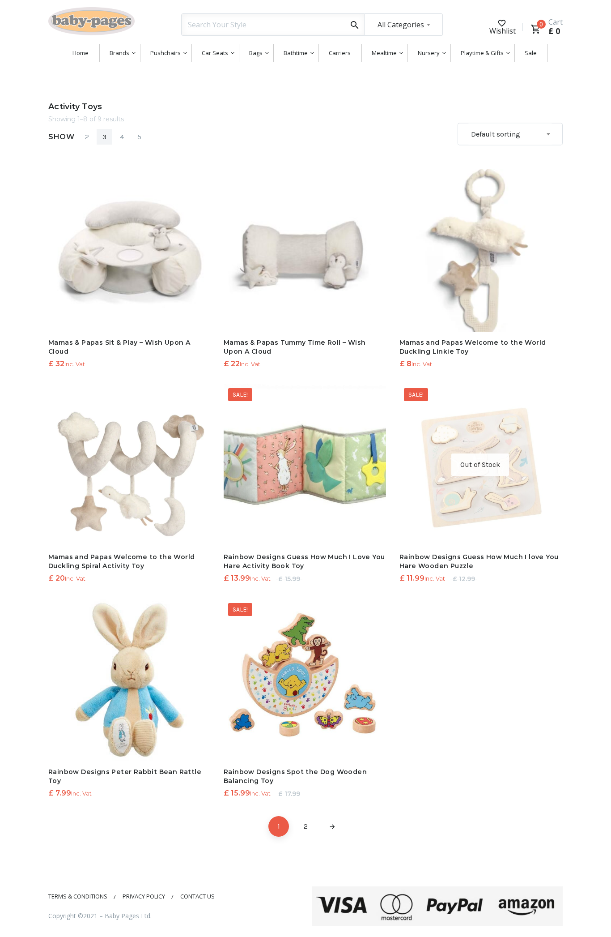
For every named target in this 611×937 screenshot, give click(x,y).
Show (61, 137)
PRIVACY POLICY (144, 896)
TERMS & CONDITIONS (77, 896)
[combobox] (403, 24)
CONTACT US (197, 896)
